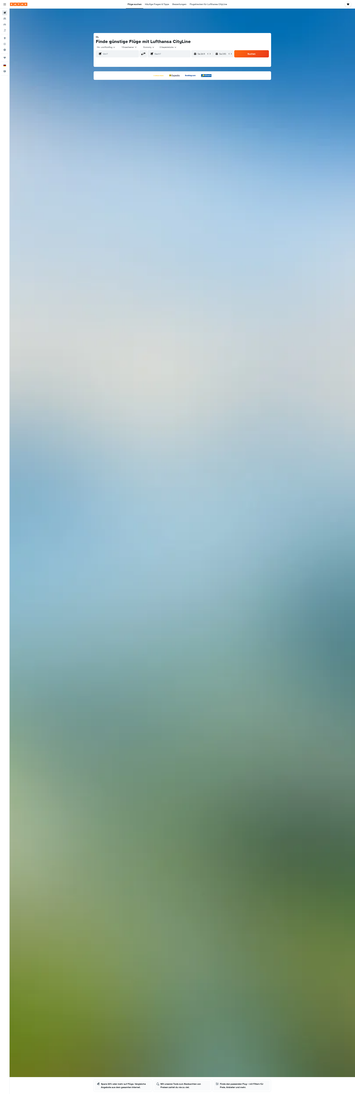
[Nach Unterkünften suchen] (4, 18)
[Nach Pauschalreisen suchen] (4, 30)
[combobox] (106, 47)
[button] (5, 4)
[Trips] (4, 57)
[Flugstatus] (4, 44)
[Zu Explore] (4, 38)
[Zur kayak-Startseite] (18, 4)
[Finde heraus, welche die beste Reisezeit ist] (4, 50)
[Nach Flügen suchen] (4, 13)
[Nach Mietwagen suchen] (4, 24)
